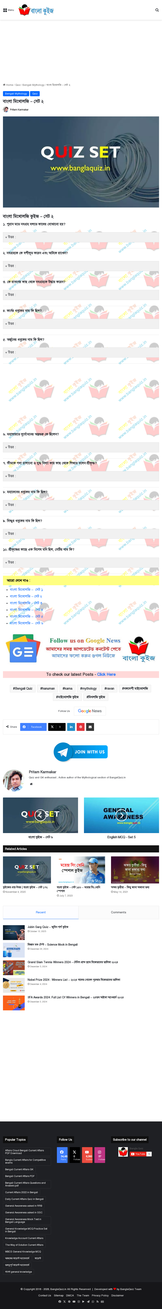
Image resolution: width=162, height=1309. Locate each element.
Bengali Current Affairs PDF (20, 1176)
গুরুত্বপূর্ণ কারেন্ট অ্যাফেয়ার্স (17, 1265)
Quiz (18, 85)
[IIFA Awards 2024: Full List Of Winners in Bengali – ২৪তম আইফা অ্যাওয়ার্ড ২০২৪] (14, 1003)
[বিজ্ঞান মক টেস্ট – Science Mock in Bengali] (14, 950)
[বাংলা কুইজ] (36, 10)
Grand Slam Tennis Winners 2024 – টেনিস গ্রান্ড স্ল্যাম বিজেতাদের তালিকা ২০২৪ (73, 962)
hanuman (48, 689)
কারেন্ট (38, 1258)
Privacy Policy (100, 1295)
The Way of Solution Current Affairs (24, 1245)
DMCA (70, 1295)
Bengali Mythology (33, 85)
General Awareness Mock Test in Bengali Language (23, 1220)
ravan (110, 689)
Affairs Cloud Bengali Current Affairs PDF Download (24, 1152)
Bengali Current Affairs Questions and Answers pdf (25, 1184)
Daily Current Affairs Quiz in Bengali (24, 1199)
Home (9, 85)
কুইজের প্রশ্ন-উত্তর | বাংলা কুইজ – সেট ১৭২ (25, 887)
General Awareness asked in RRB (23, 1205)
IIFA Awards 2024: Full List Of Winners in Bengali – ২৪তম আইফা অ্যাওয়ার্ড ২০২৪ (76, 997)
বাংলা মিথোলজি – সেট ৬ (26, 623)
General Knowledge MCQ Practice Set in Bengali (26, 1230)
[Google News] (90, 711)
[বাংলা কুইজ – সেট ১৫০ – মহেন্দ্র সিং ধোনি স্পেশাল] (81, 869)
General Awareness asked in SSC (23, 1212)
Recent (41, 912)
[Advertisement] (81, 51)
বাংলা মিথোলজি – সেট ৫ (26, 616)
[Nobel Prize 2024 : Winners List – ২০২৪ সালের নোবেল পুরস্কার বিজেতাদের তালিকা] (14, 985)
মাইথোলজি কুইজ (68, 697)
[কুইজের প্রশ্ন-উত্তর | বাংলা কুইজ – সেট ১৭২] (27, 869)
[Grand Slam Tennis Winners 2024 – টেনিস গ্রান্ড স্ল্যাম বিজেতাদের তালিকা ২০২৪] (14, 967)
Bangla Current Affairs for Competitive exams (25, 1161)
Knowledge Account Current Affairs (24, 1238)
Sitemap (58, 1295)
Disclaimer (117, 1295)
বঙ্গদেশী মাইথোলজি (136, 689)
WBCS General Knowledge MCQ (23, 1251)
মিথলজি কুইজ (97, 697)
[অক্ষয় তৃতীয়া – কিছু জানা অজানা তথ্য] (135, 869)
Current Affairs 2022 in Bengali (21, 1192)
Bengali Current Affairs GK (19, 1169)
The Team (83, 1295)
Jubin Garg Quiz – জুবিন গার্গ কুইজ (48, 927)
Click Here (106, 674)
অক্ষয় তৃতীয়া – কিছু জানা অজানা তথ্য (130, 887)
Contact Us (44, 1295)
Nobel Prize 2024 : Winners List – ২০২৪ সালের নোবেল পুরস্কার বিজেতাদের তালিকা (74, 980)
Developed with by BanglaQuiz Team (117, 1289)
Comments (118, 912)
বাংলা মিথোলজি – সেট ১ (26, 590)
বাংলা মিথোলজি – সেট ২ (26, 596)
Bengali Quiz (23, 689)
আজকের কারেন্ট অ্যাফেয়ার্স (17, 1258)
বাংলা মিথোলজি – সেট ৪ (26, 610)
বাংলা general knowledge (18, 1271)
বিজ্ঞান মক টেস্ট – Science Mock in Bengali (53, 944)
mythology (89, 689)
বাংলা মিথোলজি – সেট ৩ (26, 603)
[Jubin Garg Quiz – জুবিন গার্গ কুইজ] (14, 932)
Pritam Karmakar (19, 109)
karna (68, 689)
